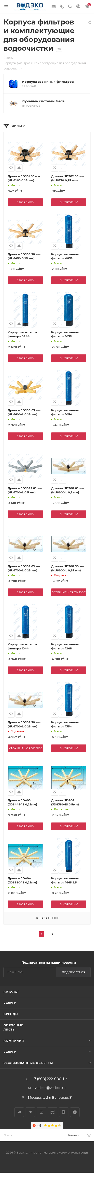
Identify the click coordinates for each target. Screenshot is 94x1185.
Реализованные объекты (28, 1063)
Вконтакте (19, 1112)
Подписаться (73, 972)
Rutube (52, 1112)
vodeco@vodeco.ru (50, 1088)
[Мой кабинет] (78, 7)
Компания (13, 1040)
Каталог (11, 991)
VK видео (63, 1112)
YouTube (41, 1112)
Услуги (10, 1003)
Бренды (10, 1014)
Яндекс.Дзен (75, 1112)
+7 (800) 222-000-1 (48, 1079)
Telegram (30, 1112)
